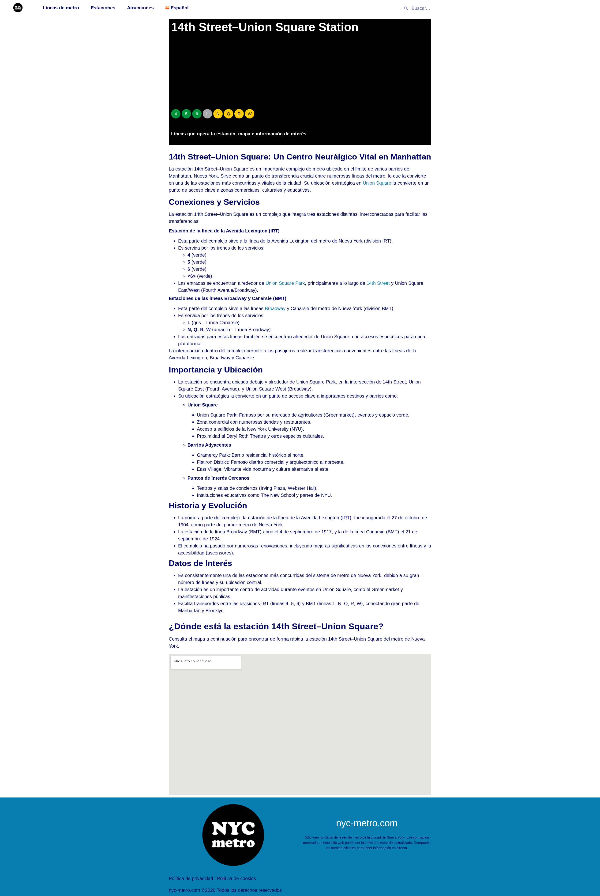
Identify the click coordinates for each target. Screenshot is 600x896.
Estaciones (103, 7)
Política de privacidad (191, 878)
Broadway (275, 308)
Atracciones (140, 7)
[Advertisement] (300, 73)
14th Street (378, 283)
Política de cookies (236, 878)
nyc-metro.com (367, 823)
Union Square (377, 183)
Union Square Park (285, 283)
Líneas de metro (61, 7)
